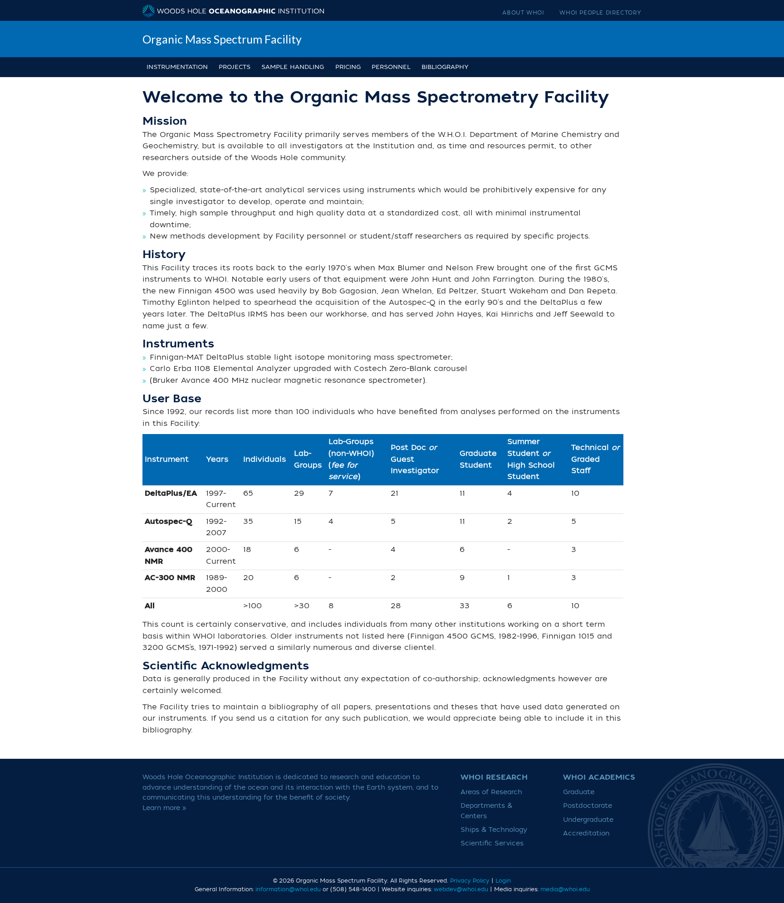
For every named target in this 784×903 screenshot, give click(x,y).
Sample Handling (292, 67)
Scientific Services (492, 843)
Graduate (578, 792)
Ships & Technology (494, 829)
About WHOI (523, 12)
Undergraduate (588, 819)
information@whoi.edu (288, 889)
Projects (234, 67)
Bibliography (445, 67)
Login (503, 880)
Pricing (348, 67)
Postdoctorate (587, 805)
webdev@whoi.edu (461, 889)
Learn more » (164, 808)
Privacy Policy (470, 880)
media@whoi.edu (565, 889)
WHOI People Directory (600, 12)
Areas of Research (491, 792)
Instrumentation (177, 67)
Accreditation (586, 833)
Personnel (391, 67)
